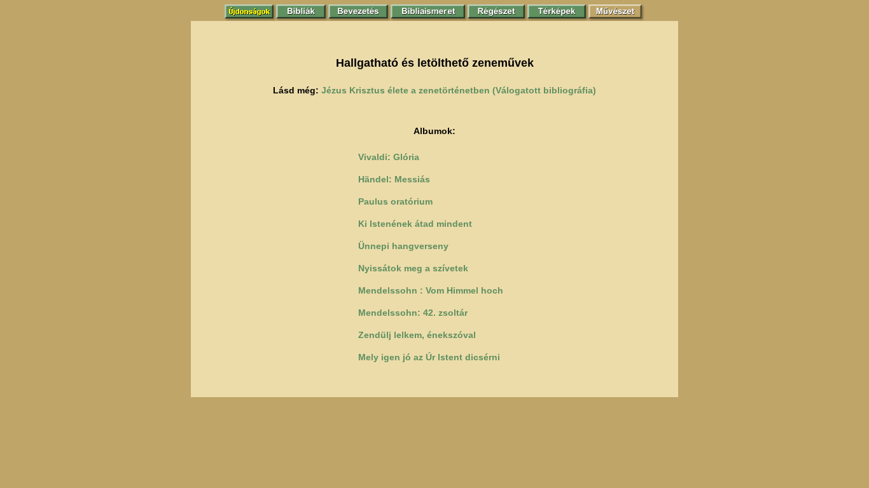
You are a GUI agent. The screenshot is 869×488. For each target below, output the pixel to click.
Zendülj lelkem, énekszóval (417, 335)
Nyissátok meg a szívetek (413, 268)
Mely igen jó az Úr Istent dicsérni (429, 357)
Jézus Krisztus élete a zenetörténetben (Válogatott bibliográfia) (458, 90)
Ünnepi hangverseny (403, 246)
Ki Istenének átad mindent (415, 224)
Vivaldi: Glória (388, 157)
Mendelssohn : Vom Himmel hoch (430, 290)
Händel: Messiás (394, 179)
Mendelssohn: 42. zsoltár (413, 313)
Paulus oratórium (395, 201)
